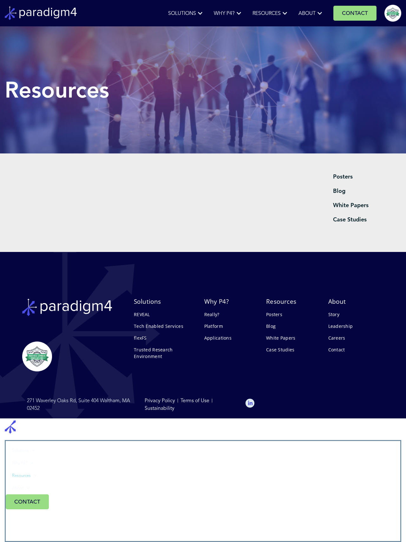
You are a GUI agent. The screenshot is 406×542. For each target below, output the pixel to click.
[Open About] (319, 13)
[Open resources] (284, 13)
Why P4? (19, 462)
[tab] (363, 176)
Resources (21, 475)
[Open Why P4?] (238, 13)
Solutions (20, 450)
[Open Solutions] (200, 13)
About (17, 487)
